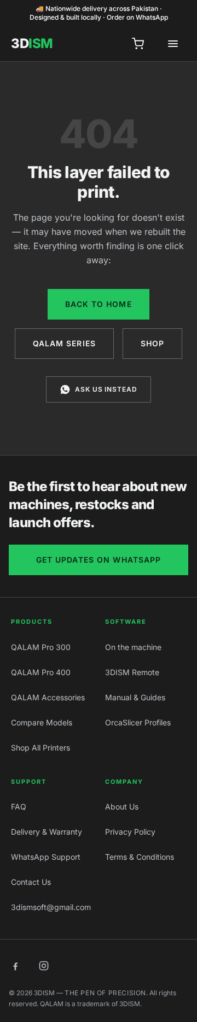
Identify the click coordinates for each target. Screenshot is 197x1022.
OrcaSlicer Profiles (138, 722)
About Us (121, 806)
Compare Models (41, 722)
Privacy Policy (130, 831)
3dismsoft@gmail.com (51, 907)
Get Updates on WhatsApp (98, 559)
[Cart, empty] (138, 44)
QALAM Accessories (48, 697)
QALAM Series (64, 343)
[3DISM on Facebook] (15, 966)
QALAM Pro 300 (41, 647)
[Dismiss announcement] (183, 13)
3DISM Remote (132, 672)
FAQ (18, 806)
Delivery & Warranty (46, 831)
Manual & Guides (135, 697)
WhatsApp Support (45, 856)
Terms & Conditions (139, 856)
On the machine (133, 647)
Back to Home (98, 304)
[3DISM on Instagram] (44, 966)
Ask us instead (106, 389)
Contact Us (31, 882)
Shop (152, 343)
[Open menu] (173, 44)
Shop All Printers (40, 747)
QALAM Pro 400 (41, 672)
